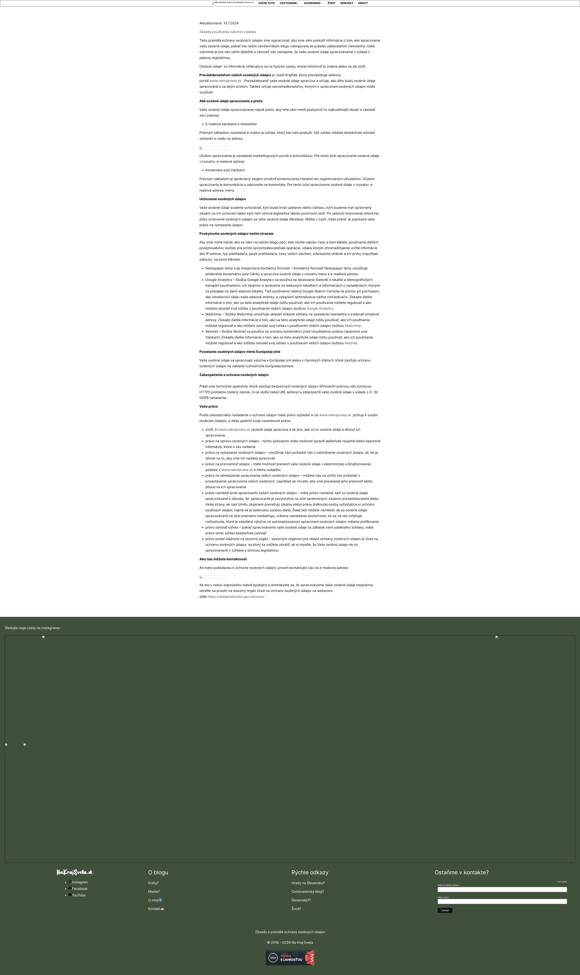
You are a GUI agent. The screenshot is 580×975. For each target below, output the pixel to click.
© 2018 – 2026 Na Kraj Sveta (290, 942)
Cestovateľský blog (307, 891)
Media (153, 891)
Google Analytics (320, 308)
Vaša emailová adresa (449, 885)
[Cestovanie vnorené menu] (298, 3)
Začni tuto (266, 3)
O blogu (158, 872)
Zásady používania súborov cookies (227, 32)
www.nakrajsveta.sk (225, 81)
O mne (153, 900)
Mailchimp (353, 326)
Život (295, 909)
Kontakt (154, 909)
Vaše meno (443, 897)
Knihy (152, 883)
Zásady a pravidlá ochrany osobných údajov (290, 932)
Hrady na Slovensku (307, 883)
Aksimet (351, 343)
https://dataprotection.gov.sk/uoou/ (236, 596)
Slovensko (300, 900)
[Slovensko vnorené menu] (322, 3)
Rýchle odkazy (310, 872)
